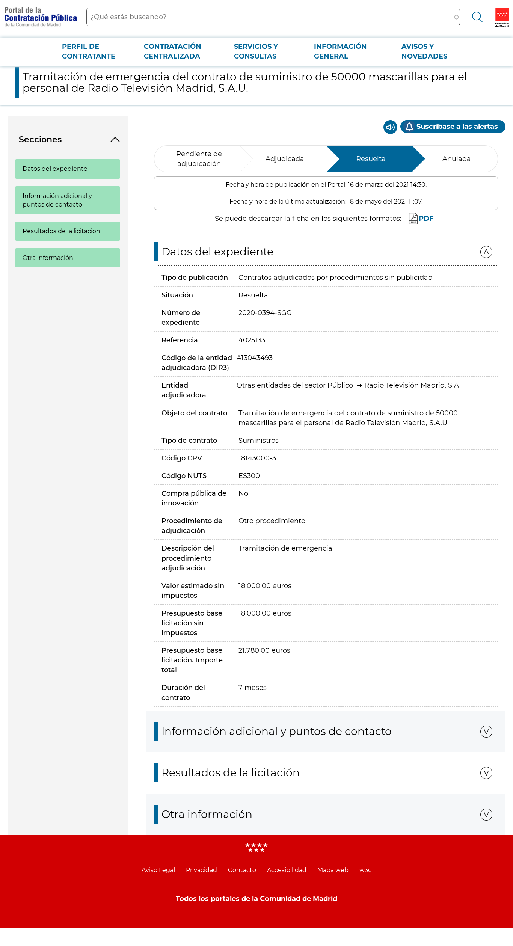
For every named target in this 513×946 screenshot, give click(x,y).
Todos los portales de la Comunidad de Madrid (256, 899)
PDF (426, 218)
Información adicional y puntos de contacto (57, 200)
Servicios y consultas (256, 51)
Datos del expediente (55, 168)
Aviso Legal (158, 870)
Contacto (242, 870)
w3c (365, 870)
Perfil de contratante (88, 51)
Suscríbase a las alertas (457, 126)
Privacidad (201, 870)
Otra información (48, 257)
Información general (340, 51)
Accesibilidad (286, 870)
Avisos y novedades (424, 51)
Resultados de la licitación (61, 231)
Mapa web (333, 870)
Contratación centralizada (172, 51)
